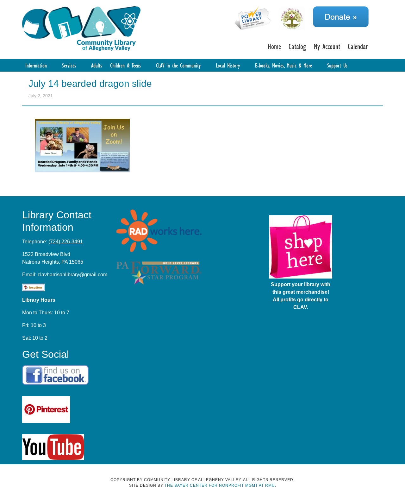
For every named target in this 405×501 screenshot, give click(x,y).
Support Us (337, 65)
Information (36, 65)
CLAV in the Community (178, 65)
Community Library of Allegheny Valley (81, 28)
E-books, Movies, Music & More (283, 65)
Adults (96, 65)
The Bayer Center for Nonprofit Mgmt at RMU (220, 485)
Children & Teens (125, 65)
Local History (228, 65)
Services (69, 65)
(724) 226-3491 (65, 241)
